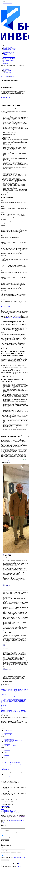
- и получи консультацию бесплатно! (12, 459)
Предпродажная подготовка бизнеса (13, 740)
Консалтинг (7, 744)
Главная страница (5, 76)
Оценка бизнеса (8, 733)
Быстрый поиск (8, 734)
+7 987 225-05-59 (7, 3)
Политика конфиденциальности (12, 762)
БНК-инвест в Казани (8, 60)
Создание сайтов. (16, 807)
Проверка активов (9, 742)
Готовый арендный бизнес (9, 48)
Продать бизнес (7, 70)
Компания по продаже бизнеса (13, 317)
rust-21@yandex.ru (7, 776)
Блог (4, 61)
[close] (28, 436)
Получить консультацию (6, 97)
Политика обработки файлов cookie (13, 764)
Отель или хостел (7, 53)
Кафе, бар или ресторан (9, 49)
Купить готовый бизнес (9, 57)
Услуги (12, 76)
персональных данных (19, 837)
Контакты (5, 63)
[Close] (1, 824)
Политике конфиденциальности (16, 820)
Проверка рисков (9, 741)
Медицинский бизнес (8, 52)
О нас (6, 757)
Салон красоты (7, 50)
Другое (5, 54)
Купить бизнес (6, 69)
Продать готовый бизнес (9, 58)
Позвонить (20, 863)
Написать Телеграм (5, 306)
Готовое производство (8, 47)
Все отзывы (7, 750)
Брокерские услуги (9, 739)
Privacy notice (25, 436)
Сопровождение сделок (10, 745)
